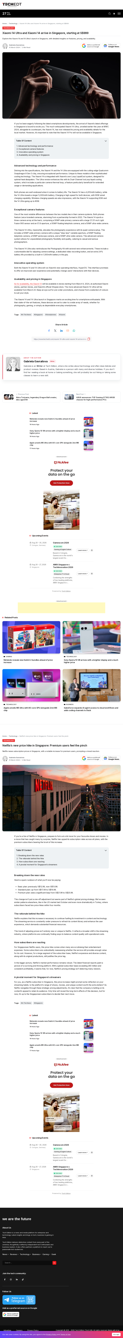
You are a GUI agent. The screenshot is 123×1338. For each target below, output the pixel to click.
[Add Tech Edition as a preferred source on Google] (91, 46)
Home (4, 23)
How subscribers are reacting (31, 861)
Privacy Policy (51, 1334)
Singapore (39, 315)
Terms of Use (65, 1334)
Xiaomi (62, 315)
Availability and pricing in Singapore (34, 155)
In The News (26, 315)
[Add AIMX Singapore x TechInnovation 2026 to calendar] (91, 573)
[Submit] (54, 1263)
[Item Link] (88, 421)
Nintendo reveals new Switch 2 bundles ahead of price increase (52, 420)
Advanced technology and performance (35, 146)
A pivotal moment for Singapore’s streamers (38, 864)
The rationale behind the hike (31, 858)
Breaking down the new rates (31, 855)
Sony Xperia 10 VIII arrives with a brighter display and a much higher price (55, 432)
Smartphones (51, 315)
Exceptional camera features (31, 149)
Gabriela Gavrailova (16, 45)
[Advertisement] (61, 607)
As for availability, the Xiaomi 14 (28, 284)
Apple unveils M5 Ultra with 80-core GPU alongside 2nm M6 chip (54, 444)
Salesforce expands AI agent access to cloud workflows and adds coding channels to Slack (91, 709)
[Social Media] (5, 1279)
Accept (116, 1334)
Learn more (83, 549)
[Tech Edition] (12, 4)
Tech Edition (66, 591)
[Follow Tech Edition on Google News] (111, 46)
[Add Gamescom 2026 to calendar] (91, 550)
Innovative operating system (31, 152)
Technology (13, 23)
